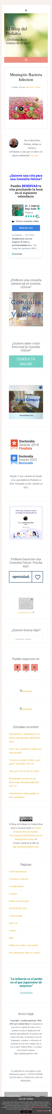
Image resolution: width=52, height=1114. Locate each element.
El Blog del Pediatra (16, 30)
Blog (11, 937)
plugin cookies (43, 1111)
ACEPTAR (26, 1112)
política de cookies (36, 1107)
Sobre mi (13, 923)
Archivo (12, 930)
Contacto (13, 893)
